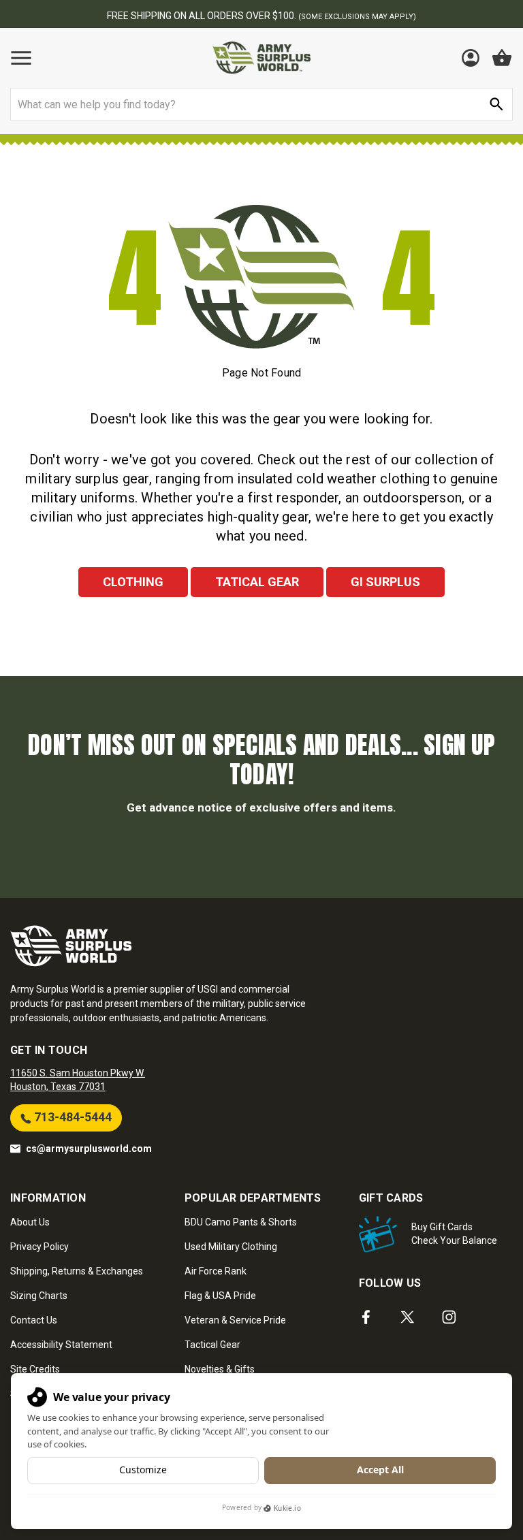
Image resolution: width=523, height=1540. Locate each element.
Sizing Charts (38, 1295)
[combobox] (261, 104)
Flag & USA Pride (220, 1295)
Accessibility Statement (61, 1344)
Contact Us (33, 1320)
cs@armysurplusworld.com (89, 1148)
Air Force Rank (216, 1271)
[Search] (496, 104)
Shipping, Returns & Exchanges (76, 1271)
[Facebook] (366, 1317)
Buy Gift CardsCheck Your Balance (454, 1233)
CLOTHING (133, 582)
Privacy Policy (39, 1246)
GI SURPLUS (385, 582)
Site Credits (35, 1369)
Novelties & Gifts (220, 1369)
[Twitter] (407, 1317)
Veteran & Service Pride (235, 1320)
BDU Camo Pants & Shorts (241, 1222)
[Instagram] (449, 1317)
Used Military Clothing (231, 1246)
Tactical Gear (212, 1344)
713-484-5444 (71, 1117)
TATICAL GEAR (257, 582)
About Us (30, 1222)
